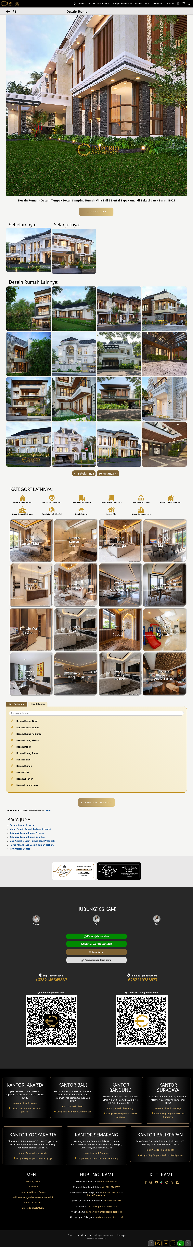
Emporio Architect (84, 1235)
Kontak (170, 3)
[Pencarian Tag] (15, 11)
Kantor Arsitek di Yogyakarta (33, 1153)
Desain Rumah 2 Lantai (22, 825)
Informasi (157, 3)
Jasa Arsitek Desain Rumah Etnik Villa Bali (32, 841)
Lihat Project (96, 211)
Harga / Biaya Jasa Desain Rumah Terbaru (32, 844)
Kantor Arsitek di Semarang (96, 1153)
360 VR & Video (100, 3)
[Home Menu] (74, 3)
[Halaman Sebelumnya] (151, 1243)
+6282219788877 (142, 979)
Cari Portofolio (16, 704)
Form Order (96, 952)
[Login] (178, 3)
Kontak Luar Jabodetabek (98, 943)
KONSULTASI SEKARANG (96, 802)
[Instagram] (151, 1182)
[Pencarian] (189, 3)
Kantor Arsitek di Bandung (120, 1108)
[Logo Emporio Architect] (10, 3)
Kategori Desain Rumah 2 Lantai (27, 833)
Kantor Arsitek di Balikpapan (160, 1149)
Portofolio (83, 3)
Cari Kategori (37, 704)
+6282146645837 (51, 979)
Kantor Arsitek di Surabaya (168, 1108)
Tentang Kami (141, 3)
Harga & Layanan (121, 3)
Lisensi (48, 810)
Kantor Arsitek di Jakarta (25, 1103)
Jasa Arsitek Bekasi (20, 848)
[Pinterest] (167, 1182)
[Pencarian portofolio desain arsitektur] (158, 1243)
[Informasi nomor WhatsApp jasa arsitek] (180, 1243)
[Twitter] (172, 1183)
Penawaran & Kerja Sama (97, 960)
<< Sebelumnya (84, 473)
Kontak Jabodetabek (98, 936)
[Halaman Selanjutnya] (188, 1243)
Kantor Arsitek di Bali (72, 1106)
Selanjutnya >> (108, 473)
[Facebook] (146, 1182)
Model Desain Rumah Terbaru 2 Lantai (30, 829)
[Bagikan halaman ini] (173, 1243)
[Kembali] (8, 11)
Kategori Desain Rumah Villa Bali (27, 837)
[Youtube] (157, 1182)
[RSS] (177, 1182)
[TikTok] (162, 1182)
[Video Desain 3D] (166, 1243)
